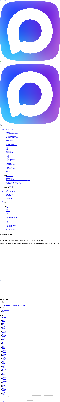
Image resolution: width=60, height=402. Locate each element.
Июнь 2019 (3, 383)
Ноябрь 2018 (4, 388)
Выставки (3, 309)
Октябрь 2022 (4, 353)
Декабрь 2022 (4, 352)
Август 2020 (4, 372)
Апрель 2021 (4, 366)
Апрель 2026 (4, 320)
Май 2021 (3, 365)
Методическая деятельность (8, 153)
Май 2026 (3, 319)
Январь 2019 (4, 387)
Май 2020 (3, 375)
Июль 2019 (3, 382)
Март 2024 (3, 340)
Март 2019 (3, 385)
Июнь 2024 (3, 337)
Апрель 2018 (4, 393)
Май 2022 (3, 357)
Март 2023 (3, 349)
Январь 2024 (4, 341)
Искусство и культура (5, 310)
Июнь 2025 (3, 328)
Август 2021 (4, 363)
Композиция (6, 222)
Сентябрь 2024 (4, 335)
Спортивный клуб (5, 313)
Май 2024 (3, 338)
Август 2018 (4, 390)
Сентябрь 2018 (4, 389)
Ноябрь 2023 (4, 343)
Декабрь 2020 (4, 369)
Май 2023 (3, 348)
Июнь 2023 (3, 347)
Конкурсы (3, 311)
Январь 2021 (4, 368)
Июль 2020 (3, 373)
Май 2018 (3, 392)
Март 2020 (3, 376)
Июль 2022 (3, 356)
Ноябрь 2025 (4, 324)
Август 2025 (4, 326)
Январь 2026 (4, 322)
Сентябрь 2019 (4, 381)
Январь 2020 (4, 378)
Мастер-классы (4, 312)
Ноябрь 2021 (4, 361)
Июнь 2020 (3, 374)
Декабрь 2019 (4, 379)
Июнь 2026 (3, 318)
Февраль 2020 (4, 377)
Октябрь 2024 (4, 334)
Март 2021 (3, 367)
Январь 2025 (4, 332)
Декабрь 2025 (4, 323)
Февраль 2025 (4, 331)
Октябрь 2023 (4, 344)
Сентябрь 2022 (4, 354)
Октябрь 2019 (4, 380)
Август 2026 (4, 317)
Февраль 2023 (4, 350)
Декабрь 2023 (4, 342)
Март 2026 (3, 321)
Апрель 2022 (4, 358)
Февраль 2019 (4, 386)
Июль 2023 (3, 346)
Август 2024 (4, 336)
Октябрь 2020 (4, 371)
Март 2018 (3, 394)
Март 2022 (3, 359)
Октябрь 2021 (4, 362)
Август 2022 (4, 355)
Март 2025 (3, 330)
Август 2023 (4, 345)
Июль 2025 (3, 327)
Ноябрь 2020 (4, 370)
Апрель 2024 (4, 339)
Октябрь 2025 (4, 325)
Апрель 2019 (4, 384)
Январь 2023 (4, 351)
